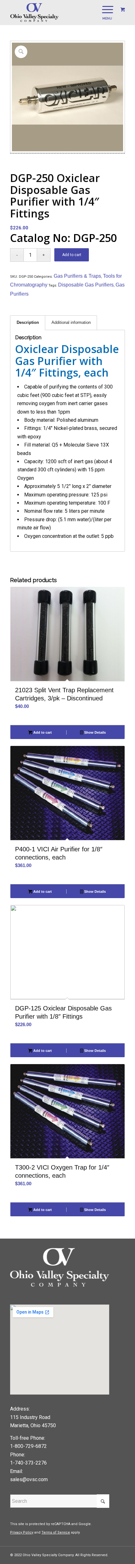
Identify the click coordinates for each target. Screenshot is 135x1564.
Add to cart (71, 255)
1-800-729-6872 (28, 1446)
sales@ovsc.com (29, 1479)
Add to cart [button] (42, 732)
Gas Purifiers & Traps (77, 276)
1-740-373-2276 (28, 1463)
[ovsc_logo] (56, 12)
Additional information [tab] (71, 322)
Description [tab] (28, 322)
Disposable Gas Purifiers (86, 284)
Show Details (94, 732)
